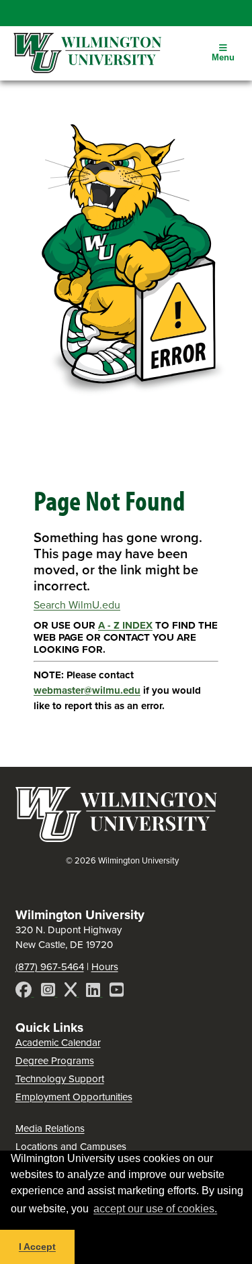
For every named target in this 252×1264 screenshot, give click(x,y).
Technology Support (59, 1078)
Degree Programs (54, 1060)
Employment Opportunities (73, 1097)
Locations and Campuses (70, 1146)
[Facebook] (24, 992)
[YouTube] (117, 992)
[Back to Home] (116, 838)
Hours (104, 966)
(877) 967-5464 (49, 966)
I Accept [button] (37, 1246)
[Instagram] (49, 992)
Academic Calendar (58, 1042)
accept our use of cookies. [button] (155, 1208)
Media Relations (50, 1128)
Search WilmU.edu (77, 605)
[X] (72, 992)
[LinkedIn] (94, 992)
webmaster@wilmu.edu (87, 690)
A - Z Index (125, 625)
